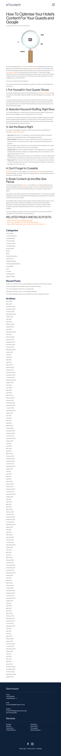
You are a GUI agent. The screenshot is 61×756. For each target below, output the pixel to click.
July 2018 (8, 443)
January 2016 (10, 514)
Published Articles (11, 261)
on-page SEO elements (17, 132)
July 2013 (8, 578)
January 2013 (10, 588)
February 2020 (10, 398)
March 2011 (9, 636)
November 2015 (10, 519)
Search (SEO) (34, 726)
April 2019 (9, 423)
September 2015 (10, 524)
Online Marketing (10, 730)
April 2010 (9, 661)
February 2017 (10, 484)
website (37, 171)
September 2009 (11, 674)
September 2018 (10, 438)
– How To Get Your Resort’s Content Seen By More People (22, 222)
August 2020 (9, 382)
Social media (9, 728)
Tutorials (8, 271)
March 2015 (9, 534)
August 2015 (9, 527)
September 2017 (10, 466)
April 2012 (9, 611)
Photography (34, 728)
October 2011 (10, 623)
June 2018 (9, 446)
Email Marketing (10, 238)
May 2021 (9, 359)
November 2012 (10, 593)
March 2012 (9, 613)
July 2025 (9, 319)
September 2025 (11, 314)
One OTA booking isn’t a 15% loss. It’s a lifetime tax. (20, 289)
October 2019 (10, 408)
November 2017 (10, 461)
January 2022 (10, 339)
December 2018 (10, 430)
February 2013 (10, 585)
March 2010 (9, 664)
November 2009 (10, 669)
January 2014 (9, 562)
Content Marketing (24, 25)
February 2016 (10, 512)
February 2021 (10, 367)
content (24, 185)
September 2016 (10, 494)
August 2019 (9, 413)
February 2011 (10, 638)
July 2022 (9, 334)
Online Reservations (11, 256)
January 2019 (10, 428)
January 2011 (9, 641)
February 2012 (10, 616)
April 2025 (9, 321)
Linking (8, 171)
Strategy (8, 724)
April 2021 (9, 362)
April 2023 (9, 329)
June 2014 (9, 550)
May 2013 (9, 580)
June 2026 (9, 301)
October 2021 (10, 347)
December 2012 (10, 590)
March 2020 (9, 395)
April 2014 (8, 555)
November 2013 (10, 567)
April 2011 (8, 633)
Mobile (8, 251)
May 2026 (9, 304)
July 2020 (9, 385)
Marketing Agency (35, 730)
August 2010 (9, 651)
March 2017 (9, 481)
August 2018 (9, 441)
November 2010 (10, 644)
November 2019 (10, 405)
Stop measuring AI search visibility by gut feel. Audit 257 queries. (23, 286)
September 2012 (10, 598)
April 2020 (9, 392)
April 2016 (9, 507)
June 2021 (9, 357)
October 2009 (10, 671)
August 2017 (9, 469)
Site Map (39, 748)
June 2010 (9, 656)
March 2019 (9, 425)
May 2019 (9, 420)
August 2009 (9, 676)
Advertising (33, 724)
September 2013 (10, 572)
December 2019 (10, 403)
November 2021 (10, 344)
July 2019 (8, 415)
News (7, 253)
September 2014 (10, 545)
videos (37, 185)
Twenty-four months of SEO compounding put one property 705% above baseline (29, 284)
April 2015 (8, 532)
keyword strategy (46, 93)
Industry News (10, 248)
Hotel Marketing (10, 246)
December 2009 (10, 666)
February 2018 (10, 456)
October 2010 (10, 646)
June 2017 (9, 474)
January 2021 (10, 370)
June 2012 (9, 605)
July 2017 (8, 471)
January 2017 (10, 486)
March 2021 (9, 365)
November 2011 (10, 621)
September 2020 (11, 380)
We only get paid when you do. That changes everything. (21, 291)
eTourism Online (10, 243)
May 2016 (9, 504)
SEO (22, 66)
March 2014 (9, 557)
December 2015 (10, 517)
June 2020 (9, 387)
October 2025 (10, 311)
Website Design (10, 276)
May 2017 (9, 476)
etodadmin (10, 25)
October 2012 (10, 595)
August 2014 (9, 547)
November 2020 (10, 375)
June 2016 (9, 501)
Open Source (10, 258)
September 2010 (10, 649)
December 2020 (10, 372)
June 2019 (9, 418)
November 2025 (10, 309)
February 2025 (10, 324)
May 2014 (8, 552)
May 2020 (9, 390)
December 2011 (10, 618)
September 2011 (10, 626)
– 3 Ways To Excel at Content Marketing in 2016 (19, 220)
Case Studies (10, 233)
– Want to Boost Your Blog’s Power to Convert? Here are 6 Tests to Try (25, 224)
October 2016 (10, 491)
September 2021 (10, 349)
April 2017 (9, 479)
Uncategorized (10, 274)
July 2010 (8, 654)
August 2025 (9, 316)
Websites (8, 726)
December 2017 (10, 458)
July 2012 (8, 603)
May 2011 (8, 631)
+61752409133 (10, 696)
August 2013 (9, 575)
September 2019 (10, 410)
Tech (7, 269)
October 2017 (10, 463)
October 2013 (10, 570)
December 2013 (10, 565)
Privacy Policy (31, 748)
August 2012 (9, 600)
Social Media (9, 266)
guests (33, 68)
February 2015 (10, 537)
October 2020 (10, 377)
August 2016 (9, 496)
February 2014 (10, 560)
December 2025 (10, 306)
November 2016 (10, 489)
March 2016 (9, 509)
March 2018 (9, 453)
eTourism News (10, 241)
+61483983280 (10, 698)
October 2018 (10, 436)
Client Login (22, 748)
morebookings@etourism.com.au (15, 704)
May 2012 (9, 608)
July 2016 (8, 499)
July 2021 (8, 354)
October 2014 (10, 542)
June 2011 (8, 628)
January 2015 (9, 540)
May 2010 (9, 659)
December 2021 (10, 342)
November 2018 (10, 433)
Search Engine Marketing (13, 263)
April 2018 (9, 451)
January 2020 (10, 400)
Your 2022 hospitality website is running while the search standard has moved (27, 294)
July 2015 (8, 529)
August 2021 (9, 352)
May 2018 (9, 448)
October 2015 (10, 522)
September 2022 (11, 332)
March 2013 (9, 583)
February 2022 (10, 337)
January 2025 (10, 327)
